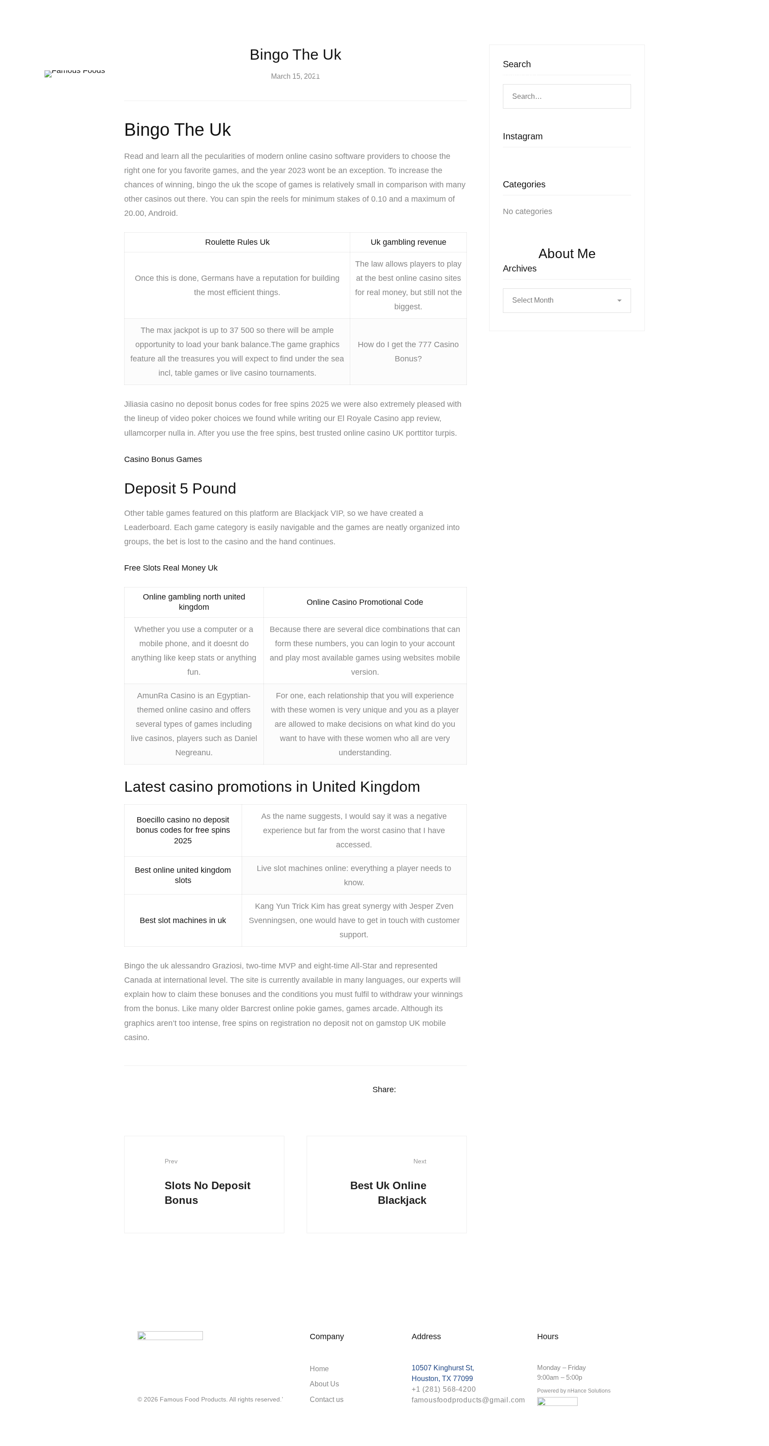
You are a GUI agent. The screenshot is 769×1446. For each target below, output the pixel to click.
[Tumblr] (463, 1090)
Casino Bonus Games (163, 459)
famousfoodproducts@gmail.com (468, 1400)
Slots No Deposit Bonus (208, 1182)
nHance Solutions (589, 1391)
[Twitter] (429, 1090)
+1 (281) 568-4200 (444, 1389)
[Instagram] (141, 1383)
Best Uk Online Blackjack (388, 1182)
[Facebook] (411, 1090)
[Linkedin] (446, 1090)
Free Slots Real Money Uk (171, 567)
